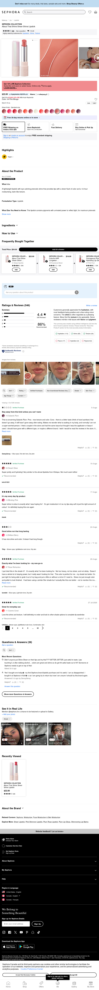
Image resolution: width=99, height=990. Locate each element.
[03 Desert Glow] (4, 111)
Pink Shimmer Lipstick (34, 822)
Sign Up (37, 924)
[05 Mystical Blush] (30, 111)
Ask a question (21, 31)
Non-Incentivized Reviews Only (57, 391)
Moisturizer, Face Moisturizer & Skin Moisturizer (42, 817)
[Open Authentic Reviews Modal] (23, 351)
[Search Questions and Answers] (4, 650)
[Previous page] (2, 628)
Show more (6, 214)
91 (38, 628)
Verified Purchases (36, 391)
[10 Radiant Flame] (25, 111)
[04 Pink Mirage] (68, 111)
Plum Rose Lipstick (50, 822)
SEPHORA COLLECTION (12, 24)
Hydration (26, 33)
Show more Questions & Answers (18, 694)
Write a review (91, 305)
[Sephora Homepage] (11, 12)
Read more (6, 431)
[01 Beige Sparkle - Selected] (57, 111)
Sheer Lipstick (19, 822)
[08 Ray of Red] (14, 111)
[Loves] (90, 12)
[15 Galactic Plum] (78, 111)
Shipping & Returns (10, 137)
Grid (88, 103)
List (94, 103)
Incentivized (6, 736)
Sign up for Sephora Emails (13, 919)
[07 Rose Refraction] (46, 111)
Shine (32, 33)
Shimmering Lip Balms (79, 822)
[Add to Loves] (96, 99)
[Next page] (43, 628)
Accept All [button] (73, 975)
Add (16, 270)
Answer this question (12, 686)
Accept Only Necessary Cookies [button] (25, 975)
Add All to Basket (58, 249)
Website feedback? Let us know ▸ (49, 831)
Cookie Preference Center (32, 969)
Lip (11, 20)
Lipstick (16, 20)
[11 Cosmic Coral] (41, 111)
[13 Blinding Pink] (62, 111)
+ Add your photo (8, 714)
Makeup (4, 20)
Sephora (19, 817)
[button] (19, 969)
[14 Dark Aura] (52, 111)
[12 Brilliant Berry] (9, 111)
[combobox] (54, 12)
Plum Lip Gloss (64, 822)
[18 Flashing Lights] (73, 111)
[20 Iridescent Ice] (36, 111)
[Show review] (12, 373)
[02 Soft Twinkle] (20, 111)
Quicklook (7, 263)
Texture (37, 33)
